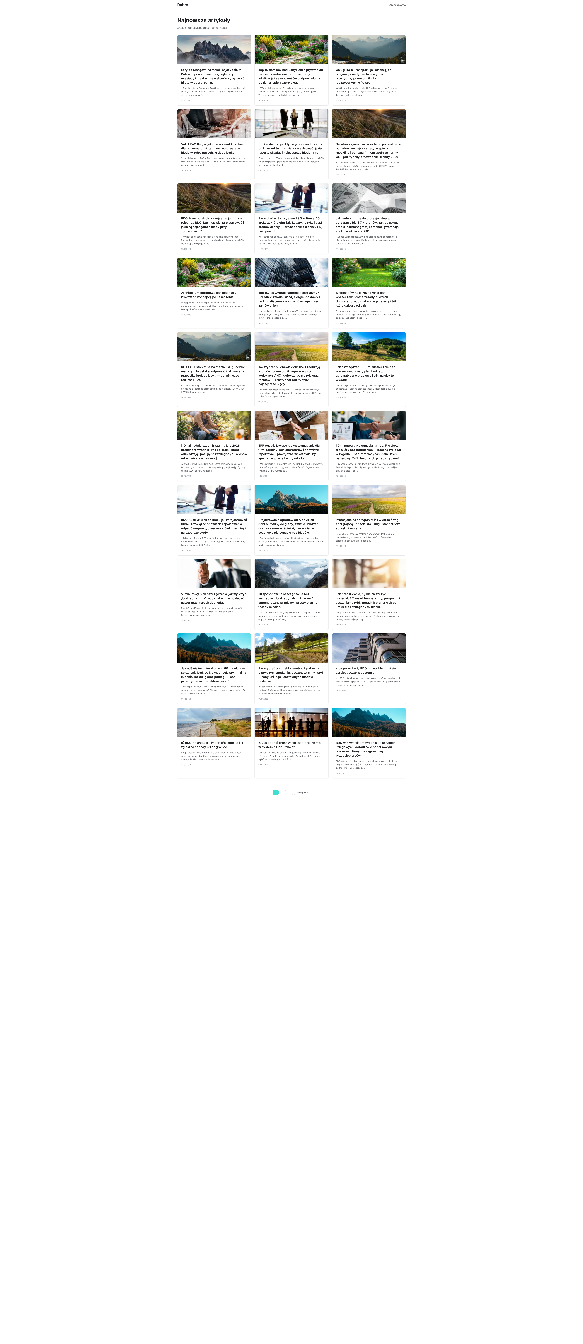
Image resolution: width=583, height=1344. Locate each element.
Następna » (302, 792)
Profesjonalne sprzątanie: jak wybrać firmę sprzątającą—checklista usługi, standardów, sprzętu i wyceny (368, 524)
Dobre (182, 5)
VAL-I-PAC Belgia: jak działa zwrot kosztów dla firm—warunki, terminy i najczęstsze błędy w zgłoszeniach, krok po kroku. (212, 148)
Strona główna (397, 4)
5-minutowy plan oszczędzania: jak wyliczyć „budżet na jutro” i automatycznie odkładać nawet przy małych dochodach (213, 598)
